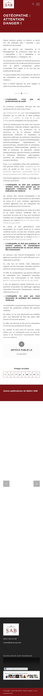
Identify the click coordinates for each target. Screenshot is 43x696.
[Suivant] (37, 484)
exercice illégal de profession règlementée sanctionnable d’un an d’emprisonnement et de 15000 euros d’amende (21, 171)
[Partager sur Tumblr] (23, 374)
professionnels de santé (15, 113)
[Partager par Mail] (34, 374)
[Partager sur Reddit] (30, 374)
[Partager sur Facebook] (5, 374)
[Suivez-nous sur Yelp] (38, 374)
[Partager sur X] (9, 374)
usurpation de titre (32, 166)
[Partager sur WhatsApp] (12, 374)
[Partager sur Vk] (27, 374)
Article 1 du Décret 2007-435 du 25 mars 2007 (20, 280)
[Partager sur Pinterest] (16, 374)
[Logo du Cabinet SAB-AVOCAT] (17, 4)
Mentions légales (27, 690)
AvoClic (11, 693)
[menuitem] (32, 4)
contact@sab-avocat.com (12, 643)
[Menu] (37, 4)
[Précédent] (6, 484)
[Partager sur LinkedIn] (20, 374)
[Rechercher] (32, 4)
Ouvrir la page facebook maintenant (17, 669)
